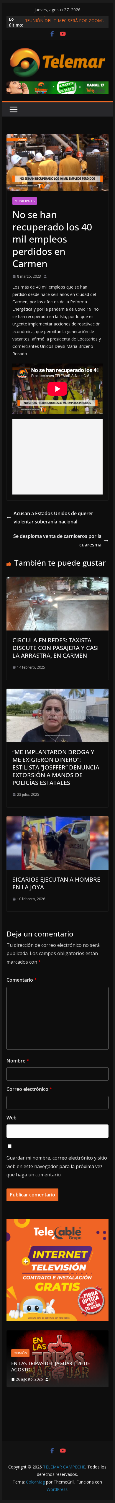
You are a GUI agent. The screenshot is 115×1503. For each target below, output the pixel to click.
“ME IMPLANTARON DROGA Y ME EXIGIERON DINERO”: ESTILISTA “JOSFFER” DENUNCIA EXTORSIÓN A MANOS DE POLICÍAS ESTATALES (55, 767)
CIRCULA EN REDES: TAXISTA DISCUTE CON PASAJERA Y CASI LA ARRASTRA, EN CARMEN (55, 647)
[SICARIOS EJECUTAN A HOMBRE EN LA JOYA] (57, 820)
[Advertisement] (57, 457)
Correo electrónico (29, 1089)
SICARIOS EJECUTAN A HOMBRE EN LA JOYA (56, 883)
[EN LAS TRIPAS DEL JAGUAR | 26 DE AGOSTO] (57, 1334)
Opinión (20, 1353)
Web (11, 1117)
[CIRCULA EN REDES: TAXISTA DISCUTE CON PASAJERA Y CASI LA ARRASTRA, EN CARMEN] (57, 581)
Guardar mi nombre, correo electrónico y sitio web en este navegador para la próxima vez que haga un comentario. (56, 1166)
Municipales (24, 201)
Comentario (21, 980)
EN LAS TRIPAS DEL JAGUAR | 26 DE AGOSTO (50, 1366)
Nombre (17, 1060)
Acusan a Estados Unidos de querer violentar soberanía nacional (53, 517)
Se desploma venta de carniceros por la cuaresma (57, 540)
